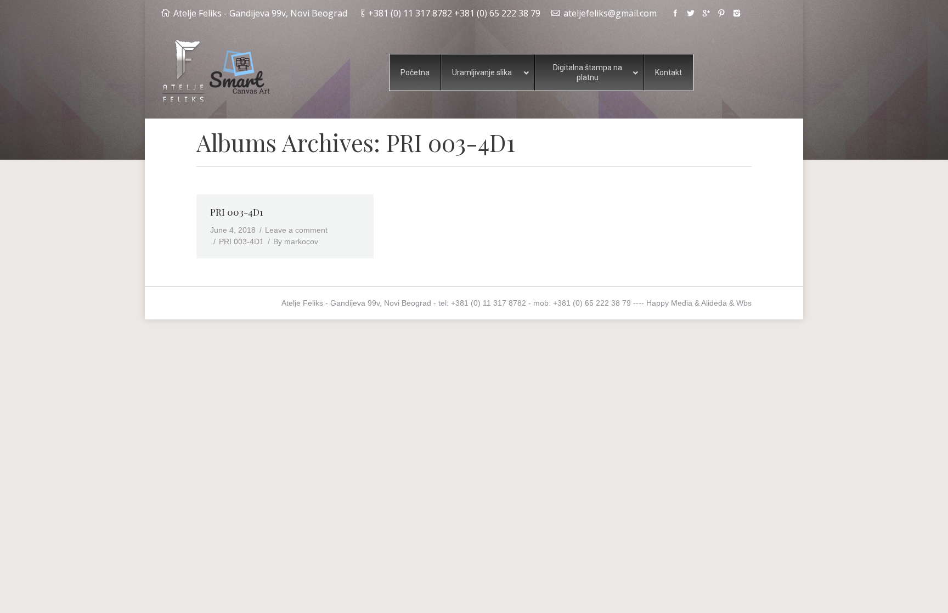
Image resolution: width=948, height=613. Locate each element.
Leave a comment (296, 230)
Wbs (744, 303)
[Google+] (706, 13)
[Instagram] (736, 13)
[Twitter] (690, 13)
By (295, 241)
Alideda (714, 303)
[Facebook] (675, 13)
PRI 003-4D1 (236, 212)
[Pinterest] (721, 13)
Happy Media (669, 303)
